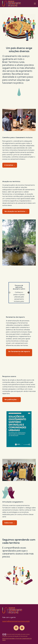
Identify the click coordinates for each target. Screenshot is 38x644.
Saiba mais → (9, 523)
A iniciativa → (9, 165)
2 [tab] (18, 262)
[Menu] (35, 4)
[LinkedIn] (16, 627)
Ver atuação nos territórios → (15, 211)
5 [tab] (25, 300)
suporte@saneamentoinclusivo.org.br (16, 621)
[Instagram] (22, 627)
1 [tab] (14, 262)
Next (32, 242)
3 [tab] (21, 262)
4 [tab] (24, 262)
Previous (6, 242)
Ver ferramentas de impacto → (19, 352)
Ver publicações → (11, 399)
